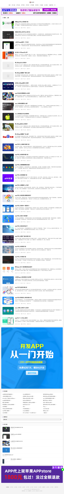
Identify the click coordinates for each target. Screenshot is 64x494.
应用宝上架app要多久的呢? (22, 83)
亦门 (32, 2)
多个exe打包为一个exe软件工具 (30, 412)
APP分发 (18, 5)
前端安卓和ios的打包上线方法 (22, 32)
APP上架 (13, 5)
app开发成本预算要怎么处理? (22, 93)
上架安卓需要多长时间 (7, 396)
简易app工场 (46, 410)
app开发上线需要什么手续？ (22, 185)
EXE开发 (36, 5)
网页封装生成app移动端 (48, 394)
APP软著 (32, 5)
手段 (24, 406)
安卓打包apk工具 (27, 404)
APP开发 (22, 5)
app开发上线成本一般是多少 (22, 205)
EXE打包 (47, 487)
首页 (9, 5)
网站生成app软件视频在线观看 (49, 396)
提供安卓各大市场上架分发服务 (49, 404)
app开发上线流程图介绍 (21, 175)
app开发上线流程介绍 (20, 246)
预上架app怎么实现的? (21, 62)
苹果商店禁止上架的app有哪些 (29, 402)
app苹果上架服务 (6, 410)
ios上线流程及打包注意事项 (22, 113)
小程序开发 (51, 5)
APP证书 (27, 5)
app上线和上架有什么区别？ (22, 307)
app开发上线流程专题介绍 (21, 154)
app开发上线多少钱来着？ (21, 216)
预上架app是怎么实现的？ (21, 124)
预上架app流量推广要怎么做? (22, 72)
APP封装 (15, 487)
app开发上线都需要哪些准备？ (22, 164)
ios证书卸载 (5, 412)
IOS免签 (41, 5)
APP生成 (19, 487)
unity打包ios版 (46, 408)
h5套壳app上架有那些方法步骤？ (23, 277)
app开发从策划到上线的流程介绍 (23, 297)
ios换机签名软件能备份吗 (8, 394)
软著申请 (43, 487)
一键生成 (45, 412)
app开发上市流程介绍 (20, 256)
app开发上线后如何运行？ (21, 226)
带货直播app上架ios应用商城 (8, 404)
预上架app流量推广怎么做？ (22, 134)
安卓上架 (35, 487)
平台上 (45, 406)
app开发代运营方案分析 (21, 287)
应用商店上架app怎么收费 (28, 396)
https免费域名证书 (27, 394)
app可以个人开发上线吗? (21, 318)
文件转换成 (5, 406)
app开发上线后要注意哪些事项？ (23, 195)
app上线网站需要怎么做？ (21, 103)
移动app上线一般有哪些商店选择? (23, 267)
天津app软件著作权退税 (7, 408)
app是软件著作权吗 (6, 400)
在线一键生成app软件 (48, 402)
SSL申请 (46, 5)
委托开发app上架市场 (48, 400)
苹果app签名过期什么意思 (28, 398)
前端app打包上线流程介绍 (21, 21)
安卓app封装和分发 (27, 400)
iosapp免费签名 (26, 410)
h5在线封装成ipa (27, 408)
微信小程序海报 (6, 402)
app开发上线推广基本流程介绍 (22, 236)
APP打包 (11, 487)
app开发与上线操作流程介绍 (22, 144)
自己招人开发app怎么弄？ (21, 52)
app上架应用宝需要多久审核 (49, 398)
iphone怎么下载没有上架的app (9, 398)
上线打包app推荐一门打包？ (22, 42)
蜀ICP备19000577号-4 (36, 489)
